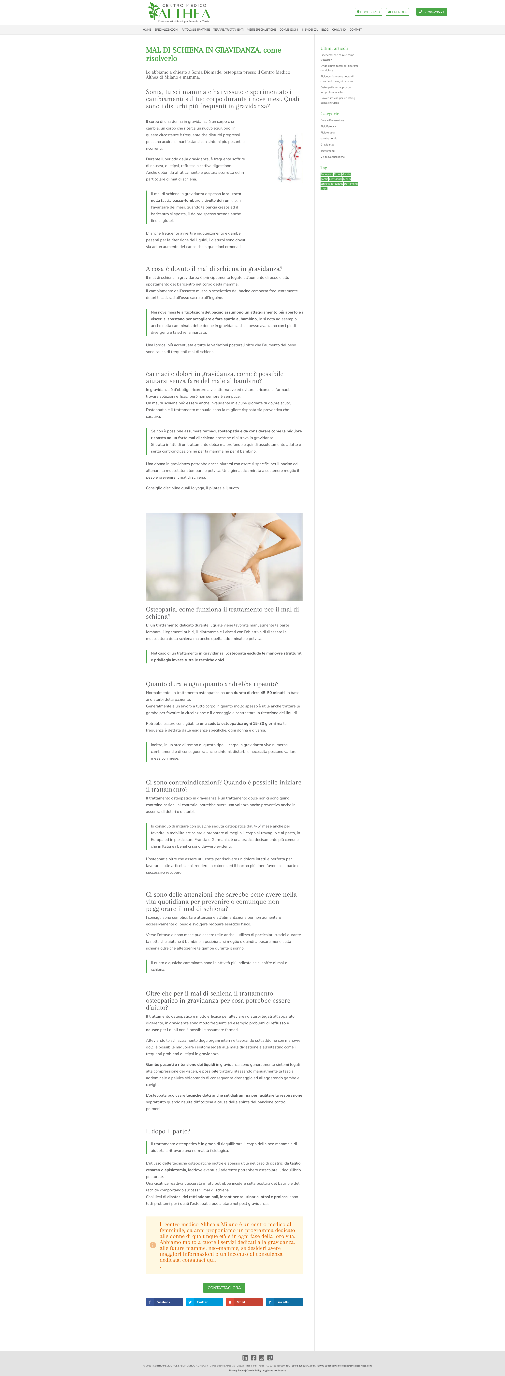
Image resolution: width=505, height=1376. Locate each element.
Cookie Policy (253, 1370)
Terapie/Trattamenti (228, 30)
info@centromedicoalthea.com (355, 1365)
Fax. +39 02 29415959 (323, 1365)
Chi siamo (339, 30)
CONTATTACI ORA (224, 1288)
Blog (324, 30)
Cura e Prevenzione (332, 120)
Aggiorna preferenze (274, 1370)
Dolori (337, 174)
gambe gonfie (329, 138)
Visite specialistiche (261, 30)
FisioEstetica (328, 126)
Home (147, 30)
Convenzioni (289, 30)
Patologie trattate (196, 30)
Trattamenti (328, 151)
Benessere (327, 174)
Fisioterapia (328, 132)
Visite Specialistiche (333, 157)
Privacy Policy (237, 1370)
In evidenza (309, 30)
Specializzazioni (166, 30)
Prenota (399, 12)
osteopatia (336, 184)
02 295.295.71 (433, 12)
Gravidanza (327, 145)
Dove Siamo (369, 12)
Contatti (356, 30)
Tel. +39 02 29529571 (298, 1365)
